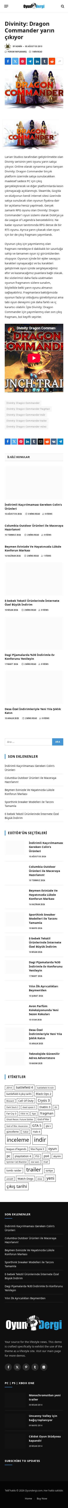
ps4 (46, 1156)
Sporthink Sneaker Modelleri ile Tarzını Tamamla (43, 919)
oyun (52, 1148)
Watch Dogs (25, 1178)
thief (45, 1162)
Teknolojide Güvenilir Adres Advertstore (44, 1056)
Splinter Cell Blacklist (16, 1162)
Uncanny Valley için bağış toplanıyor (43, 1418)
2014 (9, 1087)
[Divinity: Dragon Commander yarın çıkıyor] (34, 89)
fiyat (34, 1113)
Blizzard (10, 1101)
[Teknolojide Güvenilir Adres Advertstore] (15, 1058)
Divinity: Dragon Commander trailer (27, 420)
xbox (39, 1179)
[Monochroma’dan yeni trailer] (15, 1400)
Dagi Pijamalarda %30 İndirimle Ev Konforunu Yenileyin (30, 656)
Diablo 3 (44, 1107)
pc (8, 1155)
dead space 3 (28, 1107)
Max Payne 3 (37, 1149)
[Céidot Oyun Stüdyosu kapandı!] (15, 1441)
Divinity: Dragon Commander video (26, 426)
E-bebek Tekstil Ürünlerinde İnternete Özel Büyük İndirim (32, 602)
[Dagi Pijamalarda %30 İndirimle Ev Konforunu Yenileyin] (34, 633)
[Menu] (6, 6)
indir (40, 1139)
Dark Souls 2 (12, 1107)
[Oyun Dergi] (34, 6)
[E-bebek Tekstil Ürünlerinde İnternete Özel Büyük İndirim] (34, 579)
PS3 (37, 1156)
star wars (35, 1162)
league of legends (16, 1149)
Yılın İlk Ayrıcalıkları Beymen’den (43, 988)
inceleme (18, 1139)
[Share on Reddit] (52, 61)
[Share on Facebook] (8, 61)
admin (19, 46)
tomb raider (14, 1170)
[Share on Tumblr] (44, 61)
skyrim (57, 1156)
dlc (55, 1107)
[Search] (62, 6)
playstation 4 (23, 1156)
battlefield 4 (24, 1087)
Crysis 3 (44, 1100)
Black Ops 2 (43, 1094)
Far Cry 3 (11, 1113)
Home (28, 1498)
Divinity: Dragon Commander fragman (28, 408)
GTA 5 (36, 1125)
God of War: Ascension (17, 1126)
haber (26, 1131)
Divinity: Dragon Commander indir (26, 414)
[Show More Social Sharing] (59, 61)
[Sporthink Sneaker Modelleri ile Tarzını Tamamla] (15, 919)
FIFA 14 (24, 1113)
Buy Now (42, 1498)
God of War (43, 1119)
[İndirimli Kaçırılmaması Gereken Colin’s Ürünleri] (34, 483)
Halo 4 (36, 1131)
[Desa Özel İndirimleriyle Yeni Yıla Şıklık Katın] (34, 687)
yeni (50, 1178)
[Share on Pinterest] (22, 61)
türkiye (49, 1170)
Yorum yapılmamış (17, 52)
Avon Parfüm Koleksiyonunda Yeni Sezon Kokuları (44, 1010)
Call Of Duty (25, 1100)
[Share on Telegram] (30, 61)
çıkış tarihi (17, 1186)
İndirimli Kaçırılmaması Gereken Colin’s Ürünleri (46, 847)
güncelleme (12, 1131)
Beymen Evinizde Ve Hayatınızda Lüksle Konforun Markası (43, 895)
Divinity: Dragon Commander (23, 403)
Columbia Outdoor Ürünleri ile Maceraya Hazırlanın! (44, 871)
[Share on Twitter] (15, 61)
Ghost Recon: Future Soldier (19, 1119)
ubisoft (9, 1179)
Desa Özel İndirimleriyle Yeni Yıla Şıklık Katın (45, 1034)
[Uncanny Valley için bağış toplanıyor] (15, 1420)
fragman (46, 1113)
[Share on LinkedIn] (37, 61)
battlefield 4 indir (45, 1087)
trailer (33, 1169)
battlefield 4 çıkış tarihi (19, 1094)
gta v (48, 1126)
